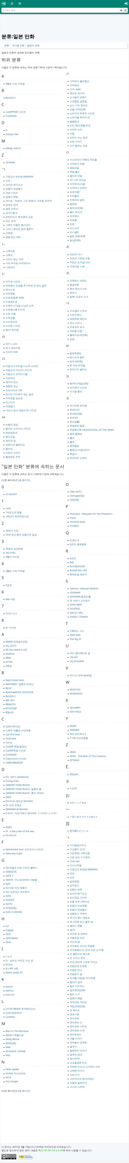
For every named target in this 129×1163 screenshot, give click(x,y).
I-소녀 (9, 956)
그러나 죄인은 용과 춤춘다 (19, 229)
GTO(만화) (11, 907)
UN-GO (74, 657)
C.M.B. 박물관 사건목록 (18, 730)
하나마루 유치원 (78, 405)
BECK (8, 688)
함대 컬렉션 (76, 433)
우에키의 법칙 (77, 199)
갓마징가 (74, 885)
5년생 (9, 585)
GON (8, 895)
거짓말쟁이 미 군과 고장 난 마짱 (87, 949)
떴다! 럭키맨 (12, 329)
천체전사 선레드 (78, 280)
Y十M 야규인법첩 (79, 738)
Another (10, 653)
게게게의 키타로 (78, 1002)
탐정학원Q (75, 353)
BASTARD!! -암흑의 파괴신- (20, 684)
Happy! (10, 930)
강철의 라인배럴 (78, 905)
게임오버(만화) (77, 1006)
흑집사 (73, 454)
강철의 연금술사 (14, 188)
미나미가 (10, 402)
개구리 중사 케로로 (80, 917)
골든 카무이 (12, 208)
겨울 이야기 (76, 1038)
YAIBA (73, 725)
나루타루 (10, 251)
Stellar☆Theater (79, 616)
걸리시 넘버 (76, 982)
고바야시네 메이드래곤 (82, 1078)
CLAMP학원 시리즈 (16, 111)
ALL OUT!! (11, 645)
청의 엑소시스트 (78, 288)
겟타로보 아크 (77, 1030)
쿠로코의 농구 (77, 326)
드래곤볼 (10, 317)
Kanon (9, 986)
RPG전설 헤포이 (78, 574)
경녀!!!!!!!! (75, 1058)
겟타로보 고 (76, 1022)
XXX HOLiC (75, 711)
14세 (8, 508)
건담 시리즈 (12, 192)
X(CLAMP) (75, 707)
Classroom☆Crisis (16, 758)
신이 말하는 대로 (79, 145)
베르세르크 (11, 432)
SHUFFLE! (75, 608)
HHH (8, 942)
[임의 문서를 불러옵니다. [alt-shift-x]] (20, 3)
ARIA (8, 657)
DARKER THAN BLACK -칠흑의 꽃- (24, 789)
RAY (72, 562)
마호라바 (10, 378)
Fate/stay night (14, 853)
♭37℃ (73, 788)
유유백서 (74, 216)
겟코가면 (74, 1014)
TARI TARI (75, 635)
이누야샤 (74, 228)
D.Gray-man (12, 134)
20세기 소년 (12, 530)
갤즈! (72, 929)
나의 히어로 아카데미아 (18, 263)
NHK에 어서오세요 (16, 1073)
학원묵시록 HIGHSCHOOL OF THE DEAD (92, 429)
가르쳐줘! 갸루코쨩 (80, 853)
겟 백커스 (75, 1010)
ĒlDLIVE (74, 774)
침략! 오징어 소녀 (79, 296)
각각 (72, 873)
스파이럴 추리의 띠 (80, 117)
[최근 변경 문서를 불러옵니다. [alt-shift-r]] (12, 3)
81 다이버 (11, 627)
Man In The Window (17, 1031)
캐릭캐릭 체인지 (78, 318)
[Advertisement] (65, 23)
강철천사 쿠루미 (78, 913)
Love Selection (14, 1012)
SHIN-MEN (76, 604)
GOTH (9, 903)
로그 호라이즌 (13, 347)
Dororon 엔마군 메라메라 (19, 801)
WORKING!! (76, 693)
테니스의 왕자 (77, 357)
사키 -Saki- (75, 89)
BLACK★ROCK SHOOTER (19, 692)
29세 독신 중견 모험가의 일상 (21, 534)
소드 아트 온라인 (79, 105)
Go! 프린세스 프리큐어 (18, 891)
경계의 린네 (12, 204)
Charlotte (11, 738)
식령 (72, 133)
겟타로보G (75, 1034)
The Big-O (75, 639)
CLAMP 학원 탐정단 (16, 746)
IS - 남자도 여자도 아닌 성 (19, 960)
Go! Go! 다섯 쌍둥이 (16, 887)
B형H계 (10, 712)
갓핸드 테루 (76, 889)
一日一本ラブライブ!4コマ (84, 816)
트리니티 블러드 (78, 369)
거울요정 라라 (77, 937)
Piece (73, 517)
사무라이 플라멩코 (79, 81)
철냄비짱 (74, 284)
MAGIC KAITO (13, 148)
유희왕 (73, 220)
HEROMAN (12, 938)
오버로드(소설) (77, 183)
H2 (7, 926)
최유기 (73, 292)
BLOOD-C (11, 97)
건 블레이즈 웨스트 (80, 953)
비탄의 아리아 (13, 452)
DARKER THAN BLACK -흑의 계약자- (25, 793)
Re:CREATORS (77, 566)
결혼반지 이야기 (78, 1050)
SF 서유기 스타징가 (80, 600)
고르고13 (74, 1074)
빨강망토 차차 (13, 456)
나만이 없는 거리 (14, 259)
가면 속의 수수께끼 (80, 857)
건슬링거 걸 (76, 974)
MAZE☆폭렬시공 (15, 1035)
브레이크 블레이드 (15, 444)
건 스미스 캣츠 (77, 957)
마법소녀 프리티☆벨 (16, 374)
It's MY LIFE (12, 968)
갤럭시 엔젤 (76, 925)
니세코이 (10, 267)
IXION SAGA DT (14, 972)
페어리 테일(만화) (79, 383)
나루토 (9, 255)
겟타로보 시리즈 (78, 1026)
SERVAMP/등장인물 (80, 596)
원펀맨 (73, 204)
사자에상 (74, 85)
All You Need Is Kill (16, 649)
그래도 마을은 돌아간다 (18, 224)
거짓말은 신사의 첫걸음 (82, 945)
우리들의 (74, 195)
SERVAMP (75, 592)
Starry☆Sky (76, 612)
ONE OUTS (76, 491)
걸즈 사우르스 (77, 986)
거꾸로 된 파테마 (79, 933)
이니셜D (74, 232)
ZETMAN (10, 162)
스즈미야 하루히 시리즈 (82, 113)
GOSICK (10, 899)
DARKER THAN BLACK (18, 785)
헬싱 (72, 437)
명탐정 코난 (12, 386)
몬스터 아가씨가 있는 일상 (19, 394)
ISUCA (9, 964)
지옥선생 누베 (77, 266)
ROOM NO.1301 (78, 570)
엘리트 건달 (76, 175)
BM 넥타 (10, 700)
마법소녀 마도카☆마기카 (19, 370)
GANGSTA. (11, 871)
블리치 (9, 448)
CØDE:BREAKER (14, 762)
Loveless (10, 1016)
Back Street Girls (15, 680)
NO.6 (8, 1077)
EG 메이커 (11, 835)
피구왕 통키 (76, 391)
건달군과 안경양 (78, 966)
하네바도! (75, 409)
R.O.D (73, 558)
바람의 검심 (12, 424)
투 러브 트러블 (77, 365)
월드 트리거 (76, 212)
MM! (8, 1047)
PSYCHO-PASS (77, 521)
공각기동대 (11, 212)
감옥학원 (74, 881)
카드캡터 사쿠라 (78, 310)
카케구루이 (75, 314)
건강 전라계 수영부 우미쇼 (84, 962)
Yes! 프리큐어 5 (78, 734)
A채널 (9, 665)
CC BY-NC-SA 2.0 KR (52, 1150)
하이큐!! (74, 417)
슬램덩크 (74, 121)
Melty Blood (12, 1039)
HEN (8, 934)
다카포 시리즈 (13, 281)
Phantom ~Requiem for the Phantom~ (91, 513)
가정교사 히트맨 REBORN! (20, 176)
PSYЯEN (74, 525)
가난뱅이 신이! (77, 849)
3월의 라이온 (12, 556)
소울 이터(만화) (78, 109)
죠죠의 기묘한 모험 (80, 258)
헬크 (72, 441)
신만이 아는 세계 (79, 137)
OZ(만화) (74, 499)
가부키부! (75, 861)
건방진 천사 (76, 970)
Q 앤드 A (74, 540)
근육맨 (9, 233)
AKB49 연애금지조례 (17, 641)
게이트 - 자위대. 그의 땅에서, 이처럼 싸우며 (29, 200)
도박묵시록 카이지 (15, 309)
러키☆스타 (11, 343)
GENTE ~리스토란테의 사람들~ (22, 879)
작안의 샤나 (76, 254)
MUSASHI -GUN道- (16, 1051)
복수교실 (10, 436)
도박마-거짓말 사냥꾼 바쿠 (20, 305)
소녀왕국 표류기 (78, 97)
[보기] (121, 10)
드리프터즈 (11, 321)
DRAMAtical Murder (17, 809)
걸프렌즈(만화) (77, 990)
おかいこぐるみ (78, 802)
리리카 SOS (12, 351)
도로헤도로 (11, 301)
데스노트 (10, 289)
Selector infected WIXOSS (84, 588)
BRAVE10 (10, 704)
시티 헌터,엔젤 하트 (80, 125)
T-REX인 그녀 (77, 631)
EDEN (9, 827)
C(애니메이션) (13, 726)
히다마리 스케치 (78, 458)
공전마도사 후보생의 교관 (19, 216)
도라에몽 (10, 293)
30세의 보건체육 (14, 548)
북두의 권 (11, 440)
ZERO (73, 752)
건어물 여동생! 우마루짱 (82, 978)
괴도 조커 (11, 220)
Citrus (9, 742)
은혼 (72, 224)
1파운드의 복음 (14, 512)
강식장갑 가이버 (78, 897)
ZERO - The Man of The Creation (88, 756)
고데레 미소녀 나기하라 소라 (85, 1066)
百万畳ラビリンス (79, 830)
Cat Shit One (13, 734)
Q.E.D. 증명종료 (78, 544)
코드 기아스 (76, 322)
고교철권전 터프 (78, 1062)
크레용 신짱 (76, 331)
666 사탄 (10, 599)
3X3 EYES (11, 552)
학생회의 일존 (77, 425)
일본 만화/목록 (77, 236)
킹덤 (72, 339)
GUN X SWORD (14, 912)
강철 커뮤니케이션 (79, 901)
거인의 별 (75, 941)
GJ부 (8, 883)
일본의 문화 (33, 45)
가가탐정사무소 (78, 845)
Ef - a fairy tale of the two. (20, 831)
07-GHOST (11, 494)
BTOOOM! (11, 708)
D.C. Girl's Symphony (17, 776)
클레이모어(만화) (79, 335)
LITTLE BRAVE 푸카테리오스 (20, 1008)
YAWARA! (74, 729)
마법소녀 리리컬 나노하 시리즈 (22, 366)
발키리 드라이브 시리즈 (18, 428)
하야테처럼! (76, 413)
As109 (9, 661)
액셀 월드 (75, 171)
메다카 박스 (12, 382)
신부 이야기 (76, 141)
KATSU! (9, 990)
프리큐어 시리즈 (78, 387)
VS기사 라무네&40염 (81, 675)
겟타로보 (74, 1018)
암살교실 (74, 167)
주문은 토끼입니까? (80, 262)
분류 (6, 45)
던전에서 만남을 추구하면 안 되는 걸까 (26, 285)
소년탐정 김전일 (78, 101)
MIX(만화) (11, 1043)
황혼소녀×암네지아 (80, 449)
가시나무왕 (75, 865)
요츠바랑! (75, 191)
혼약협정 (74, 445)
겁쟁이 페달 (12, 196)
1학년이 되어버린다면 (17, 516)
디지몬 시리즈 (13, 325)
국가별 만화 (18, 45)
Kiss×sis (10, 994)
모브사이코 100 (14, 390)
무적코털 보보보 (14, 398)
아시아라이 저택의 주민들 (83, 159)
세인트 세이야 (77, 93)
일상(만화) (75, 240)
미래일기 (10, 406)
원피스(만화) (76, 208)
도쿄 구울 (11, 313)
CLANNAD (11, 115)
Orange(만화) (77, 495)
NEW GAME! (12, 1069)
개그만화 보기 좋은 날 (81, 921)
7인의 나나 (11, 613)
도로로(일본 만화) (15, 297)
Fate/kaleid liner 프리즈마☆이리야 (24, 849)
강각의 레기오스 (14, 184)
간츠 (8, 180)
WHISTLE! (75, 689)
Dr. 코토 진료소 (14, 805)
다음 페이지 (23, 480)
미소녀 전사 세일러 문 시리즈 (21, 410)
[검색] (125, 10)
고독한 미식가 (77, 1070)
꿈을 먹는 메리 (13, 237)
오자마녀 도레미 (78, 187)
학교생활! (75, 421)
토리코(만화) (76, 361)
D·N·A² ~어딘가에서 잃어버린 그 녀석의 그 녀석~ (31, 813)
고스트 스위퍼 (77, 1086)
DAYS (8, 797)
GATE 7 (9, 875)
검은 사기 (75, 994)
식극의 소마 (76, 129)
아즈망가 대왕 (77, 163)
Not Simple (12, 1081)
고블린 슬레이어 (78, 1082)
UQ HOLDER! (77, 661)
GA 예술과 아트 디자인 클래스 (21, 867)
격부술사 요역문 (78, 1042)
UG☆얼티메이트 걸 (80, 653)
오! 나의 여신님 (78, 179)
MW (8, 1055)
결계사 (73, 1046)
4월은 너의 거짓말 (15, 83)
